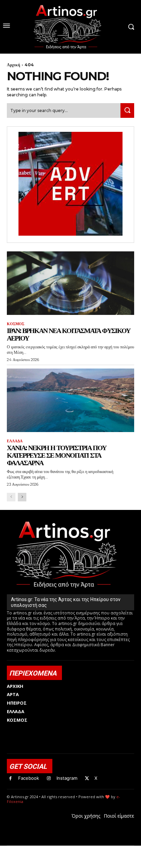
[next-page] (22, 497)
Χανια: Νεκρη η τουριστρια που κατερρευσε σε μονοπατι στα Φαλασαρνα (56, 455)
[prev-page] (11, 497)
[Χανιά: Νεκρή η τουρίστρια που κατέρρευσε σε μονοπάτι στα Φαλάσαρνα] (70, 400)
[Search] (127, 110)
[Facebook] (10, 778)
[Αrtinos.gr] (70, 27)
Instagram (66, 778)
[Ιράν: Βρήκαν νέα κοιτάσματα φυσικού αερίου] (70, 283)
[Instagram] (48, 778)
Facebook (28, 778)
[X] (87, 778)
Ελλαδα (15, 441)
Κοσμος (15, 324)
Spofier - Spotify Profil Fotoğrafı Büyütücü (53, 849)
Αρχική (13, 64)
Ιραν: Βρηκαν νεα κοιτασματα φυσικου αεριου (68, 334)
